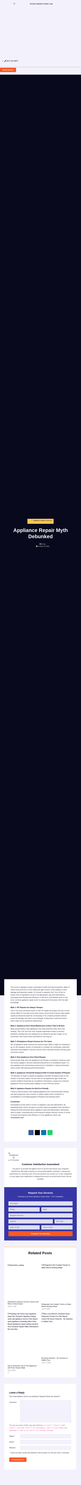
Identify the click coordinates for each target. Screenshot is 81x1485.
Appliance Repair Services (42, 520)
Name (12, 1436)
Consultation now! (17, 1118)
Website (12, 1448)
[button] (40, 67)
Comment (13, 1402)
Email (11, 1442)
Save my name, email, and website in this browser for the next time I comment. (40, 1453)
